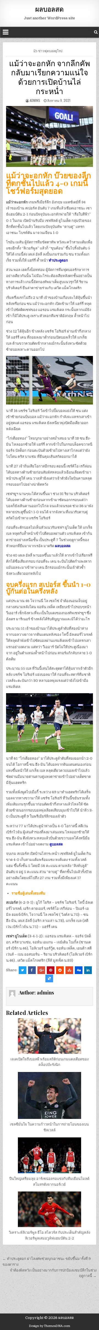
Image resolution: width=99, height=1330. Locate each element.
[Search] (96, 32)
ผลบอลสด (49, 8)
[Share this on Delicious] (49, 978)
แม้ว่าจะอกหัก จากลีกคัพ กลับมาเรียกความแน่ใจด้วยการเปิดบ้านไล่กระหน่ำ (49, 76)
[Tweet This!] (22, 970)
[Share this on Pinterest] (50, 970)
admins (35, 100)
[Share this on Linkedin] (88, 970)
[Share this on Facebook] (32, 970)
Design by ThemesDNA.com (49, 1326)
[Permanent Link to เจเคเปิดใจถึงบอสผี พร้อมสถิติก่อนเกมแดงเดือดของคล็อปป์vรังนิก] (49, 1036)
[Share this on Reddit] (60, 970)
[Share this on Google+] (41, 970)
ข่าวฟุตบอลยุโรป (50, 50)
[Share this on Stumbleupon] (69, 970)
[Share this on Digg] (78, 970)
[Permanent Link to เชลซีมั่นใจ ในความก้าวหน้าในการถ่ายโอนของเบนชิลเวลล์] (49, 1095)
